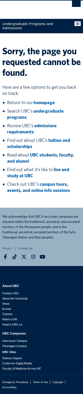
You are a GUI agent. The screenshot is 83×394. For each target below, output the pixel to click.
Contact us (25, 248)
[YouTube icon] (42, 257)
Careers (7, 314)
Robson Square (12, 358)
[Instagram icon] (33, 257)
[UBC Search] (76, 5)
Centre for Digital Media (17, 363)
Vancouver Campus (14, 340)
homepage (44, 102)
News (6, 303)
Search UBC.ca (12, 324)
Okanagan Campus (14, 346)
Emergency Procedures (15, 382)
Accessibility (9, 387)
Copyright (58, 382)
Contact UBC (10, 293)
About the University (15, 298)
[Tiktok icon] (15, 257)
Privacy (7, 248)
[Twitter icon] (24, 257)
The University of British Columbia (29, 8)
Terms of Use (40, 382)
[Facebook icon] (5, 257)
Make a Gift (9, 319)
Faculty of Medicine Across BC (21, 368)
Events (6, 308)
